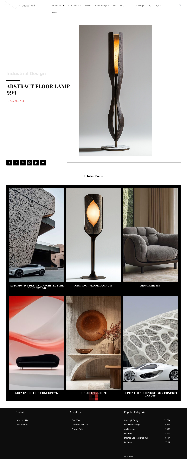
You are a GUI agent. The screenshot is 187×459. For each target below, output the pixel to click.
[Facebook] (9, 162)
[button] (179, 5)
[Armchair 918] (150, 235)
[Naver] (43, 162)
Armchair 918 (150, 285)
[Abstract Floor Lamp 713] (93, 235)
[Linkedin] (36, 162)
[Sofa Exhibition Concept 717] (36, 343)
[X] (16, 162)
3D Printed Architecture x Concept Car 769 (150, 394)
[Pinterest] (23, 162)
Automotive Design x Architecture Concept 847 (37, 287)
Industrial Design (26, 73)
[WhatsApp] (29, 162)
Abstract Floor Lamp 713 (93, 285)
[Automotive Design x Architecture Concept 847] (36, 235)
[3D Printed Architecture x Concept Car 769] (150, 343)
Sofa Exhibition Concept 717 (36, 393)
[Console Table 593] (93, 343)
